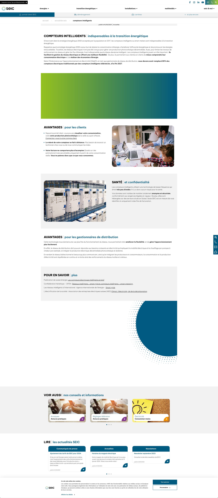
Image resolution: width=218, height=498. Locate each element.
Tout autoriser (165, 482)
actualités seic (61, 21)
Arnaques (55, 416)
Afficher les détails (67, 494)
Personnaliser (164, 487)
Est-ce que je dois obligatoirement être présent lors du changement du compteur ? (81, 316)
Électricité (139, 416)
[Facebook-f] (190, 2)
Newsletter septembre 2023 (145, 453)
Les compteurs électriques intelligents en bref (86, 280)
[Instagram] (194, 2)
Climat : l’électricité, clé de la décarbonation (129, 291)
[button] (215, 237)
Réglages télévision (101, 416)
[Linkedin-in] (198, 2)
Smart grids (110, 288)
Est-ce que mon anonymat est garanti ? (62, 358)
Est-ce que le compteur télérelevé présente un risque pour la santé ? (75, 372)
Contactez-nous (92, 377)
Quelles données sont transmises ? (60, 351)
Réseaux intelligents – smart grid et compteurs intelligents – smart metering (102, 284)
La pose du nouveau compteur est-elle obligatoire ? (68, 344)
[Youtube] (202, 2)
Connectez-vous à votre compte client (61, 138)
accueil (46, 21)
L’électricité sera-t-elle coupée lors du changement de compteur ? (74, 338)
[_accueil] (8, 9)
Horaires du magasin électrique (104, 453)
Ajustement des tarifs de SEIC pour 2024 (65, 453)
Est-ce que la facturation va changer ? (62, 365)
